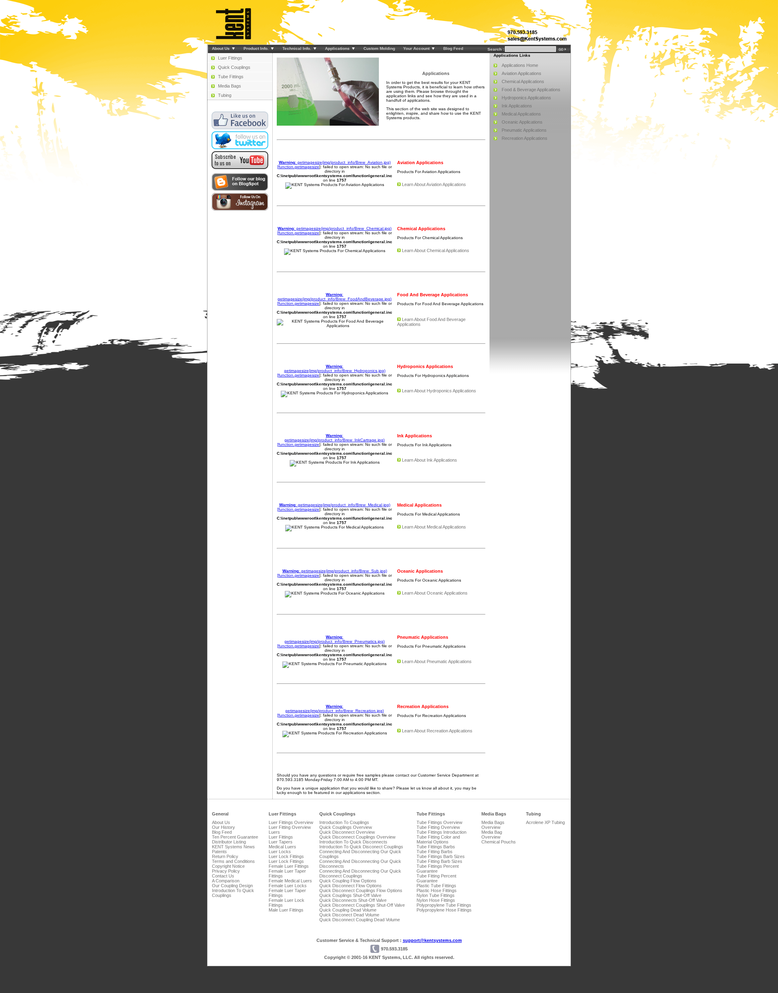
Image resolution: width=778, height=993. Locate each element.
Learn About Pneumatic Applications (437, 661)
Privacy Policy (226, 871)
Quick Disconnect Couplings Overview (357, 837)
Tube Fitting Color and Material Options (438, 839)
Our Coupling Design (232, 885)
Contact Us (223, 875)
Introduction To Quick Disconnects (353, 841)
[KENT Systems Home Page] (234, 38)
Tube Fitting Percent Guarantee (436, 878)
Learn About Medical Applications (434, 526)
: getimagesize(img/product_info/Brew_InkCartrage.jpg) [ (331, 440)
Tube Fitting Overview (438, 827)
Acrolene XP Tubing (545, 822)
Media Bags (229, 85)
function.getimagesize (298, 167)
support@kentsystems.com (432, 940)
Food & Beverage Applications (531, 89)
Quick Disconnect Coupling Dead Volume (359, 919)
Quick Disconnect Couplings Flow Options (360, 890)
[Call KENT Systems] (522, 33)
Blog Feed (222, 832)
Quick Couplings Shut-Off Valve (350, 895)
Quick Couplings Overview (345, 827)
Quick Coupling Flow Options (347, 880)
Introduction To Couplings (344, 822)
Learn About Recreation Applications (437, 730)
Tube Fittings (231, 76)
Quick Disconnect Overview (347, 832)
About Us (221, 822)
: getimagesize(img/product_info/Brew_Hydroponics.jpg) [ (331, 370)
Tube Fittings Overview (439, 822)
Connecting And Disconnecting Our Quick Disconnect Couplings (360, 873)
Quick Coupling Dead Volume (347, 909)
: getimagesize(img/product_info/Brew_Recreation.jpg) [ (330, 710)
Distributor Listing (229, 841)
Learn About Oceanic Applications (435, 593)
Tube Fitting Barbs (435, 851)
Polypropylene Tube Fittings (444, 905)
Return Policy (225, 856)
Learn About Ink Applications (429, 460)
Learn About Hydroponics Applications (439, 390)
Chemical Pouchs (498, 841)
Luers (274, 832)
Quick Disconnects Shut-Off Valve (353, 900)
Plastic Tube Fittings (436, 885)
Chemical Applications (523, 81)
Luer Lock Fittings (286, 856)
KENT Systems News (233, 846)
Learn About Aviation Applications (434, 184)
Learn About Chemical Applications (435, 250)
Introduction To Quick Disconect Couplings (361, 846)
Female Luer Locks (288, 885)
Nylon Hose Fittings (436, 900)
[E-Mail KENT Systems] (537, 41)
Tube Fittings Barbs (436, 846)
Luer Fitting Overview (290, 827)
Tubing (224, 95)
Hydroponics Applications (526, 97)
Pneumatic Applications (524, 130)
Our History (223, 827)
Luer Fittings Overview (291, 822)
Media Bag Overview (491, 834)
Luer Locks (280, 851)
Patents (219, 851)
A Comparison (225, 880)
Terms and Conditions (233, 861)
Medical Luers (282, 846)
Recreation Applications (524, 138)
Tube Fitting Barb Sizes (439, 861)
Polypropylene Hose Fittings (444, 909)
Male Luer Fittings (286, 909)
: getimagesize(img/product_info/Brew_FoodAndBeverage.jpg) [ (334, 299)
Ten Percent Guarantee (235, 837)
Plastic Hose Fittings (437, 890)
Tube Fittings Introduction (441, 832)
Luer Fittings (230, 58)
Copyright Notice (228, 866)
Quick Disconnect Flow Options (350, 885)
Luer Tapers (281, 841)
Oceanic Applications (522, 122)
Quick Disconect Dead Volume (349, 914)
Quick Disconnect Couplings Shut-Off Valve (362, 905)
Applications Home (520, 65)
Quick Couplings (234, 67)
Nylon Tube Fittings (436, 895)
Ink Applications (517, 105)
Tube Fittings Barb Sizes (441, 856)
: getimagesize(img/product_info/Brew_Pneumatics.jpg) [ (331, 641)
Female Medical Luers (290, 880)
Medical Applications (521, 113)
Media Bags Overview (492, 825)
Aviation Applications (521, 73)
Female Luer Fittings (289, 866)
